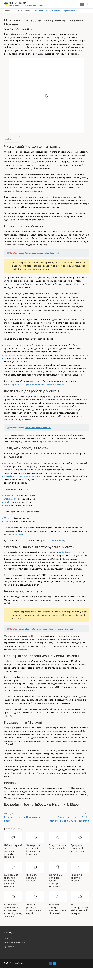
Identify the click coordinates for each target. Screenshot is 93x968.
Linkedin (8, 470)
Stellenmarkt (10, 499)
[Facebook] (50, 963)
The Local (8, 521)
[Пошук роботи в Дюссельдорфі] (58, 837)
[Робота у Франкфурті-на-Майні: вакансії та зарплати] (80, 896)
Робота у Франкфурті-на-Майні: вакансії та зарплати (79, 909)
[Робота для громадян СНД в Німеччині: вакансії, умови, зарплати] (13, 896)
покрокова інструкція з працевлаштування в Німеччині (37, 384)
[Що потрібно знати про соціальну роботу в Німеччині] (13, 867)
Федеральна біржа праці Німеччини (21, 463)
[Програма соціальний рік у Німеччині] (80, 837)
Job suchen (9, 495)
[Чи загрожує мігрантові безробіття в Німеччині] (35, 837)
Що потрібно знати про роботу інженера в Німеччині (56, 881)
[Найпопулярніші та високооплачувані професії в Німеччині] (13, 837)
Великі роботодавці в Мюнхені (19, 476)
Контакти (8, 938)
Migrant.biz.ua (17, 3)
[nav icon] (82, 4)
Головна (7, 11)
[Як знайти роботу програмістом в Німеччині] (58, 896)
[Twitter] (54, 963)
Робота (28, 11)
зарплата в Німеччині (18, 649)
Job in (7, 502)
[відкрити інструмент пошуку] (88, 4)
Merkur (7, 518)
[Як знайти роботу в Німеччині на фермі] (35, 896)
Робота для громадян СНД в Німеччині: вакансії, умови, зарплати (13, 910)
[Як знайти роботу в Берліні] (80, 867)
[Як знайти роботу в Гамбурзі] (35, 867)
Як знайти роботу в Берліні (76, 878)
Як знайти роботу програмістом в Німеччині (57, 909)
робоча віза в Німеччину (53, 540)
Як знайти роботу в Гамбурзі (31, 878)
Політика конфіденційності (15, 942)
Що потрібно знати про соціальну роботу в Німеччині (11, 881)
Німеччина (18, 11)
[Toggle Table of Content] (14, 139)
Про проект (9, 947)
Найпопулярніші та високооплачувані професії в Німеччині (13, 851)
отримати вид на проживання (54, 441)
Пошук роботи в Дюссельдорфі (57, 847)
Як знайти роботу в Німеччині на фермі (33, 909)
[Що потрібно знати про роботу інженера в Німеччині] (58, 867)
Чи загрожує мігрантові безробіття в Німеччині (33, 849)
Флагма (8, 505)
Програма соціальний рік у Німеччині (79, 848)
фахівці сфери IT (66, 552)
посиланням (17, 534)
